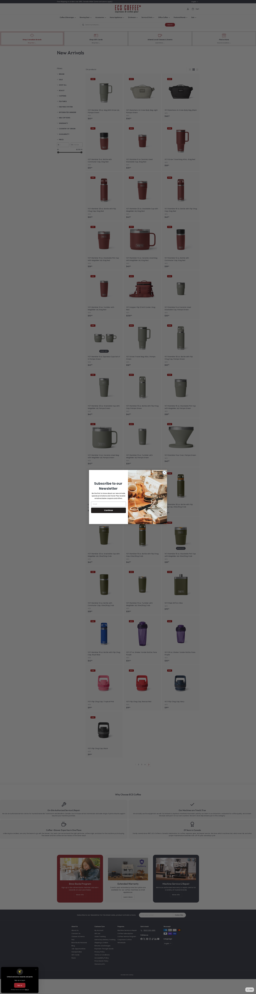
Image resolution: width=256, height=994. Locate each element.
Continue (108, 510)
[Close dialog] (164, 472)
